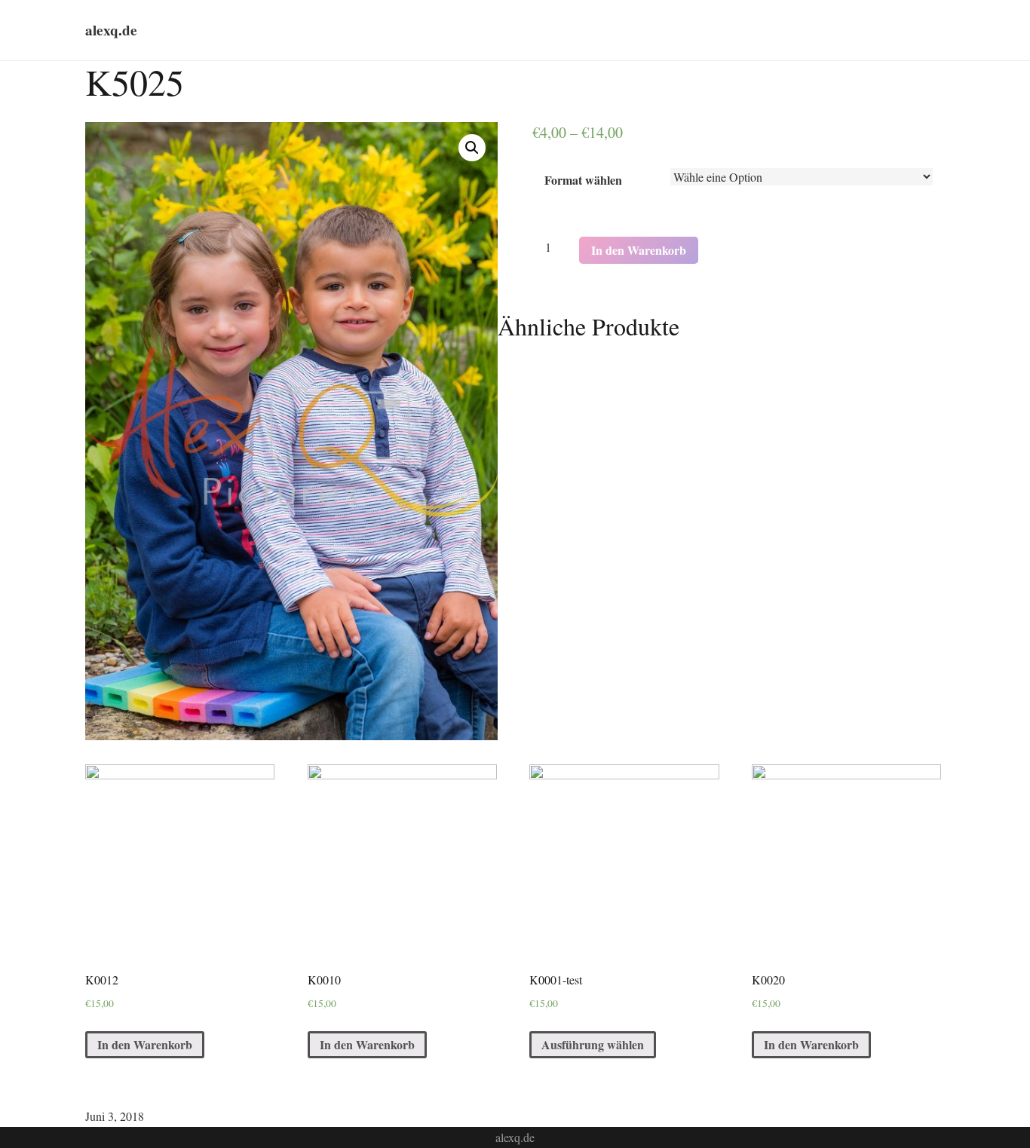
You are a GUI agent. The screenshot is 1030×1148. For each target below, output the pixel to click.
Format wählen (583, 179)
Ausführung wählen (592, 1044)
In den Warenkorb (638, 250)
